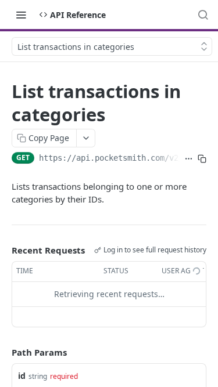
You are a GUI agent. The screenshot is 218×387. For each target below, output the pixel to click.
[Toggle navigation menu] (21, 14)
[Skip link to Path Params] (3, 352)
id (22, 375)
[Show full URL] (188, 159)
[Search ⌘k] (203, 14)
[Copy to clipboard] (202, 159)
